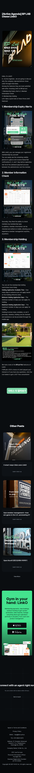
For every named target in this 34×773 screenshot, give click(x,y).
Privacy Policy (17, 731)
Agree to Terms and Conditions (17, 727)
